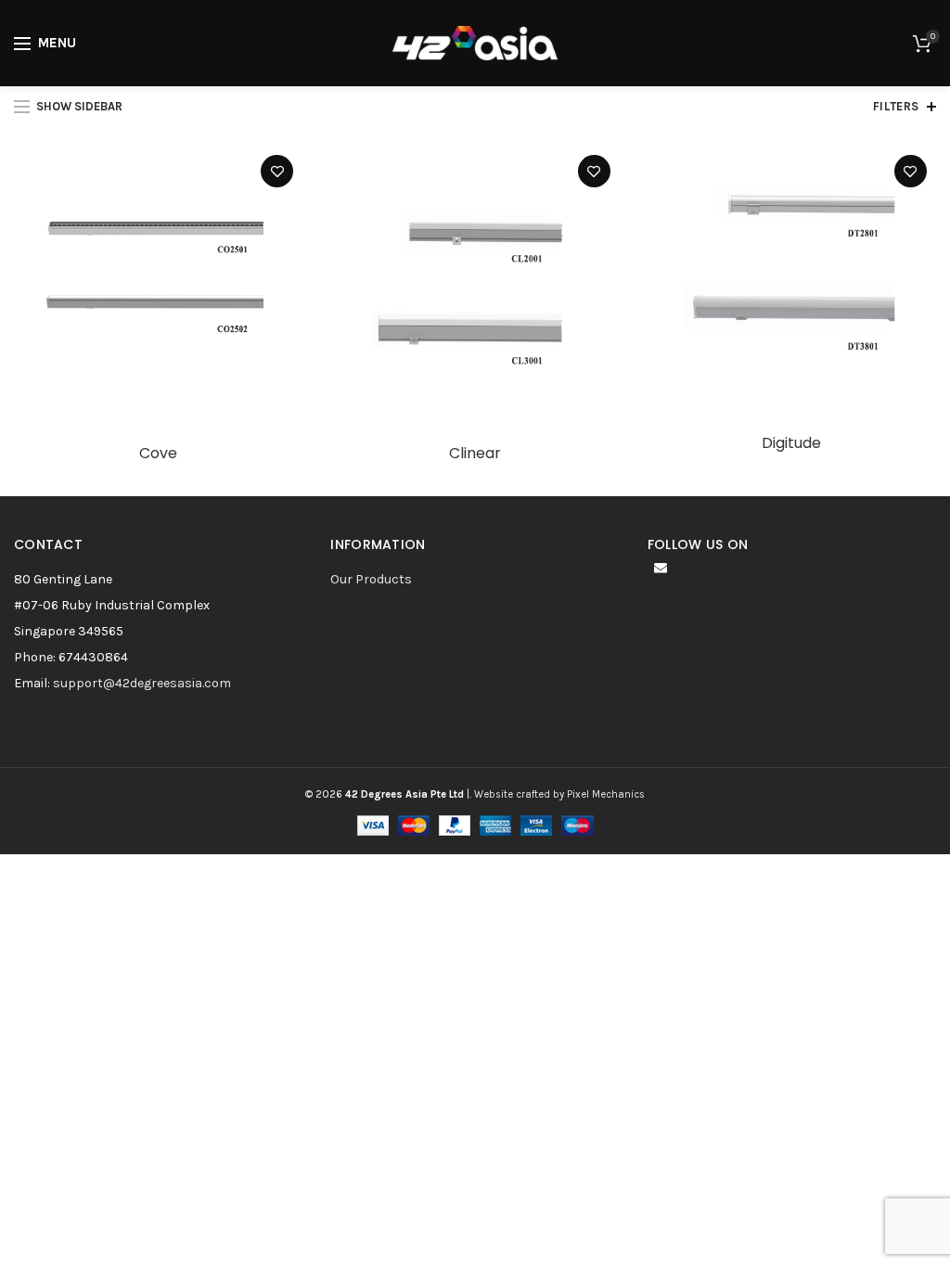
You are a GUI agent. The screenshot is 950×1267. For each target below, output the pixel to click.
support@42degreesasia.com (142, 683)
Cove (158, 454)
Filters (896, 106)
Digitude (791, 444)
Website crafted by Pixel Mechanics (559, 794)
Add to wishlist (277, 171)
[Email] (661, 568)
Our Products (371, 579)
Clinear (475, 454)
